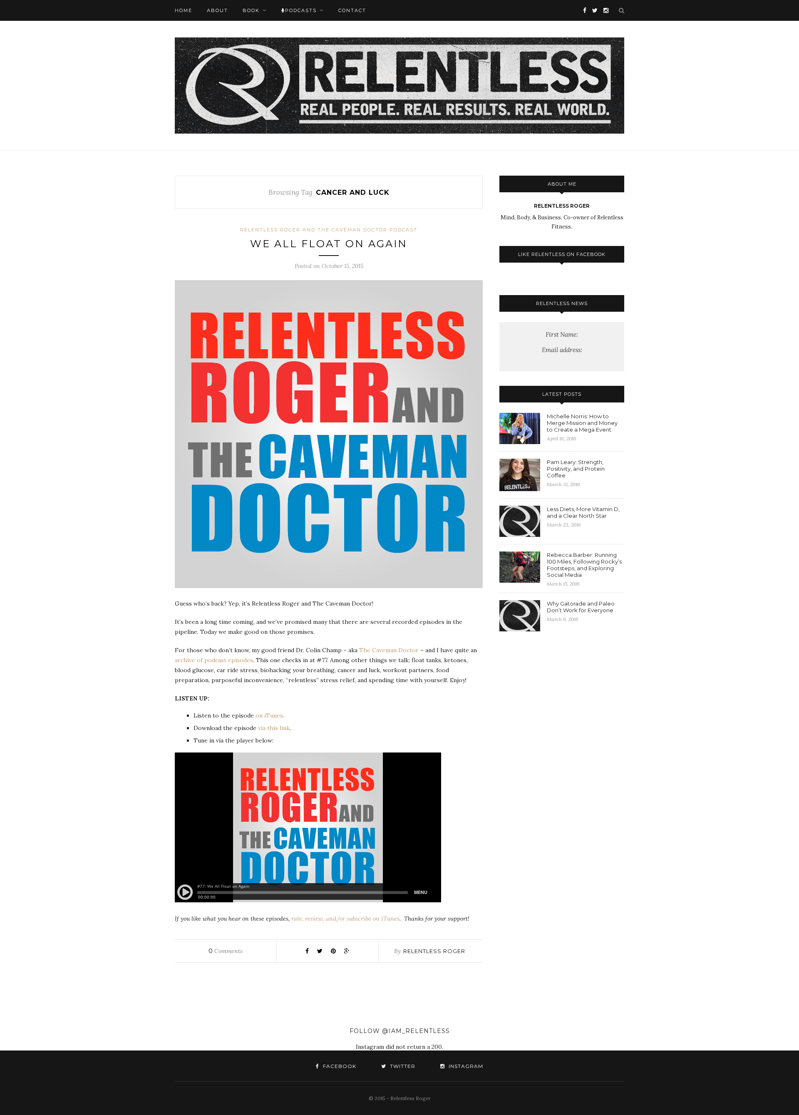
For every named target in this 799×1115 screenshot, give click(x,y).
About (217, 10)
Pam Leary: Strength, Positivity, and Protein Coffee (576, 469)
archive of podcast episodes (214, 660)
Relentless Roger (434, 951)
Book (251, 10)
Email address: (562, 350)
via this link (274, 728)
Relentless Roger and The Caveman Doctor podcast (328, 230)
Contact (352, 10)
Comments (225, 951)
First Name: (562, 334)
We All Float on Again (328, 244)
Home (183, 10)
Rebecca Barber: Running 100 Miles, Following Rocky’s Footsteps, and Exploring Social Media (584, 564)
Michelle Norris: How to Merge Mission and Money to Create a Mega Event (582, 423)
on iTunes (269, 715)
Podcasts (301, 10)
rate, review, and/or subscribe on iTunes (345, 918)
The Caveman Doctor (389, 650)
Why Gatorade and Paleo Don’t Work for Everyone (581, 606)
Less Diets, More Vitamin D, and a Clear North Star (583, 512)
